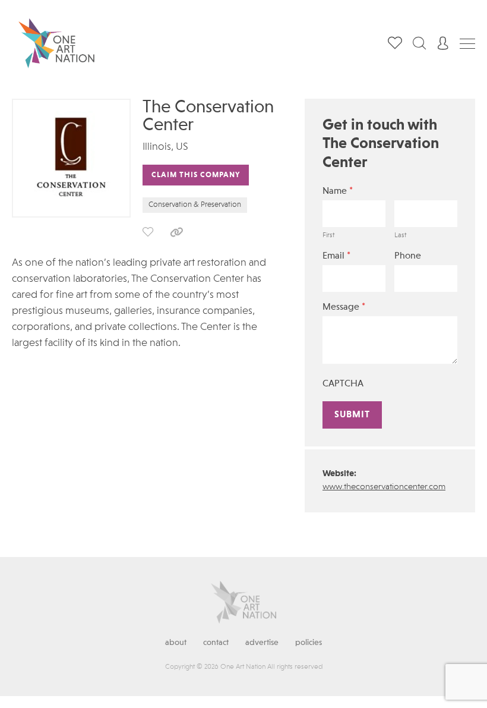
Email (336, 256)
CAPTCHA (342, 384)
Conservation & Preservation (194, 205)
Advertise (262, 642)
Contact (216, 642)
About (175, 642)
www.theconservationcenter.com (383, 487)
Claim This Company (195, 175)
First (328, 235)
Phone (407, 256)
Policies (308, 642)
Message (343, 307)
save (148, 232)
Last (400, 235)
